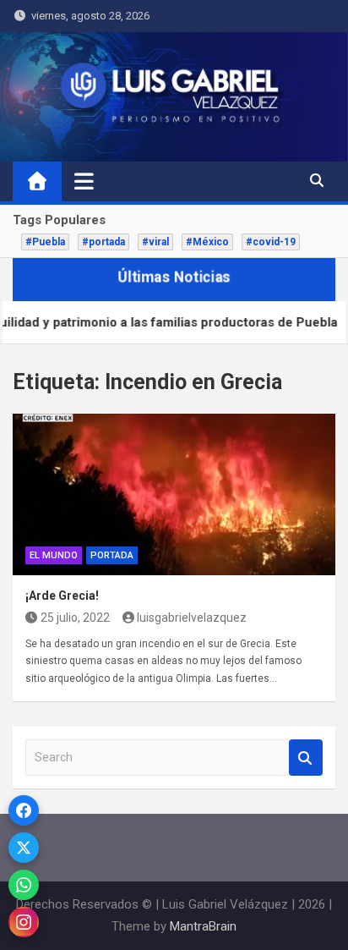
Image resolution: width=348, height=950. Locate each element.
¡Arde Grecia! (62, 595)
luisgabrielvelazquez (192, 617)
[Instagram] (23, 922)
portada (111, 555)
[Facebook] (23, 810)
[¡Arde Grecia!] (174, 494)
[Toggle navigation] (84, 181)
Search (306, 757)
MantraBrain (203, 926)
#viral (155, 242)
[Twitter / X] (23, 847)
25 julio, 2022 (75, 617)
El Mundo (54, 555)
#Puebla (45, 242)
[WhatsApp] (23, 885)
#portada (103, 242)
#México (207, 242)
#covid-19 (271, 242)
